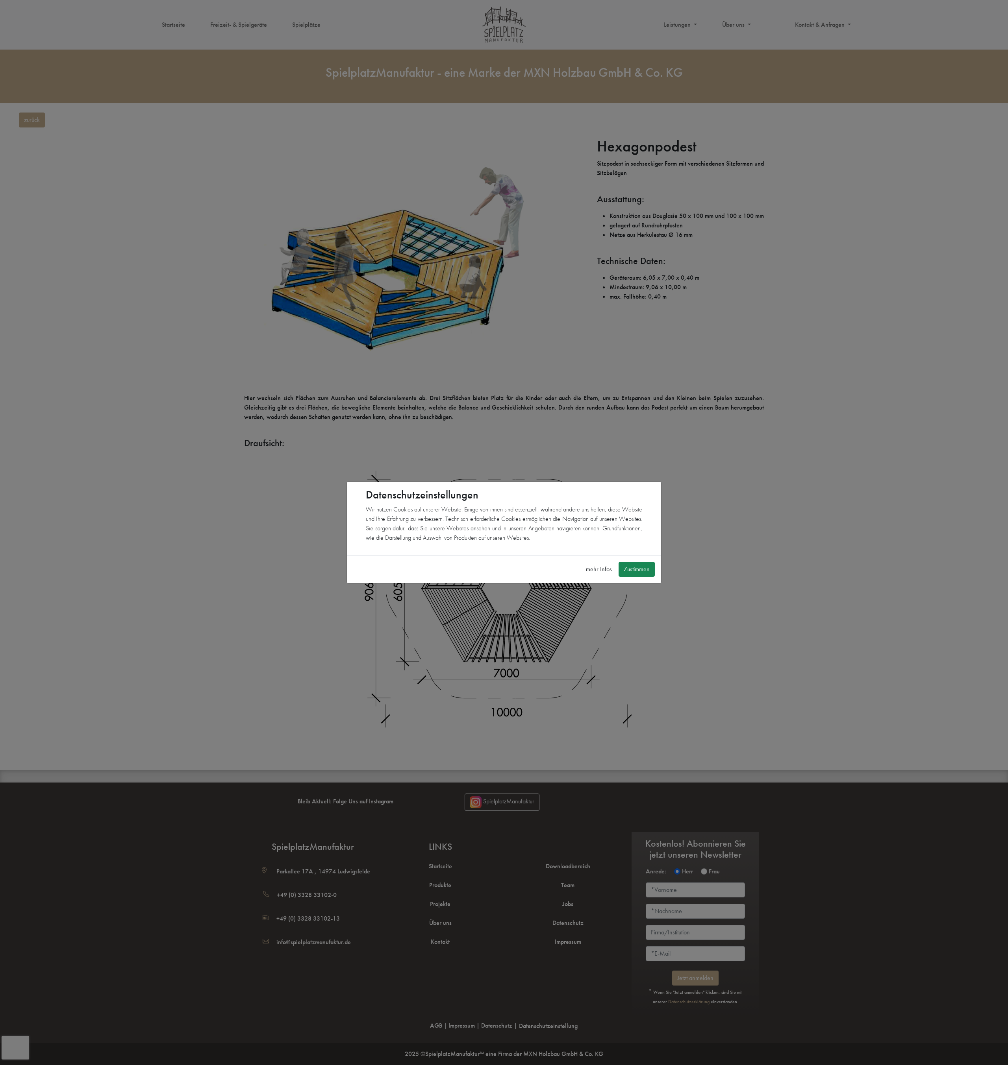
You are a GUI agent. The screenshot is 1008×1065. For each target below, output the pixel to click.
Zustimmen (637, 569)
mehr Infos (599, 569)
